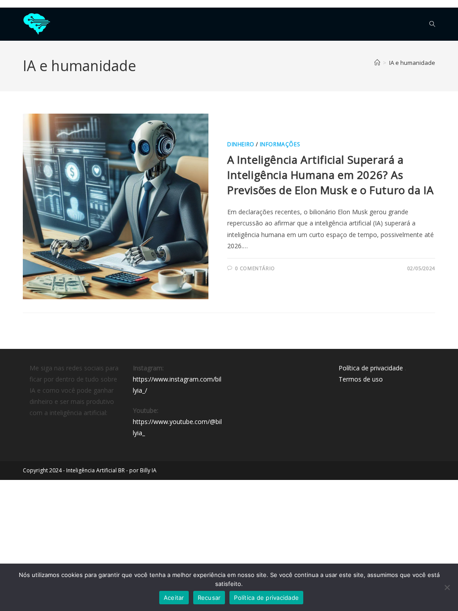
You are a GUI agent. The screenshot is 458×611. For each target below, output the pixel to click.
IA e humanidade (412, 63)
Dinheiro (240, 144)
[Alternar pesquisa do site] (432, 24)
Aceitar (174, 597)
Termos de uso (361, 379)
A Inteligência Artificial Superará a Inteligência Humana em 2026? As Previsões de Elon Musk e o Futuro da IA (330, 174)
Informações (280, 144)
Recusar (209, 597)
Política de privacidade (371, 368)
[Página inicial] (377, 63)
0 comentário (255, 268)
